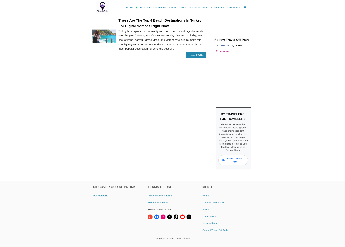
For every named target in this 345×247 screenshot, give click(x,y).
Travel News (209, 216)
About (205, 209)
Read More (197, 55)
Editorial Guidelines (158, 202)
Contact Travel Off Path (215, 230)
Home (205, 195)
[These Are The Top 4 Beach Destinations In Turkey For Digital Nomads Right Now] (104, 38)
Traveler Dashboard (213, 202)
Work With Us (209, 223)
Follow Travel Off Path (235, 160)
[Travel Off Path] (106, 7)
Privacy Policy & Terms (160, 195)
